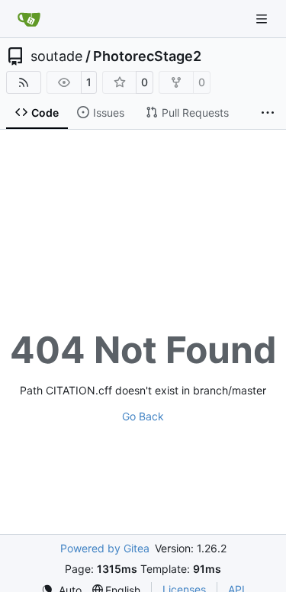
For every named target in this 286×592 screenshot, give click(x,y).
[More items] (267, 113)
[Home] (29, 19)
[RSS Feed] (23, 82)
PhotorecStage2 (147, 56)
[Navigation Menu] (263, 18)
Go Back (143, 416)
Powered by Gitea (104, 548)
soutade (56, 56)
